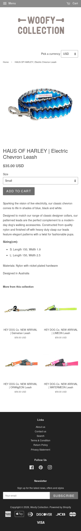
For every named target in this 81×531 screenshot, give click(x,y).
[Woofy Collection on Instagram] (50, 468)
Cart (75, 3)
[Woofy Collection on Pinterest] (41, 468)
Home (6, 62)
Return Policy (40, 444)
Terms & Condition (40, 440)
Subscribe (64, 495)
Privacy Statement (40, 449)
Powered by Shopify (60, 507)
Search (40, 435)
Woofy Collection (39, 507)
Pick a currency (51, 54)
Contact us (40, 431)
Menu (12, 3)
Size (5, 174)
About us (40, 426)
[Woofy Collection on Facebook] (31, 468)
